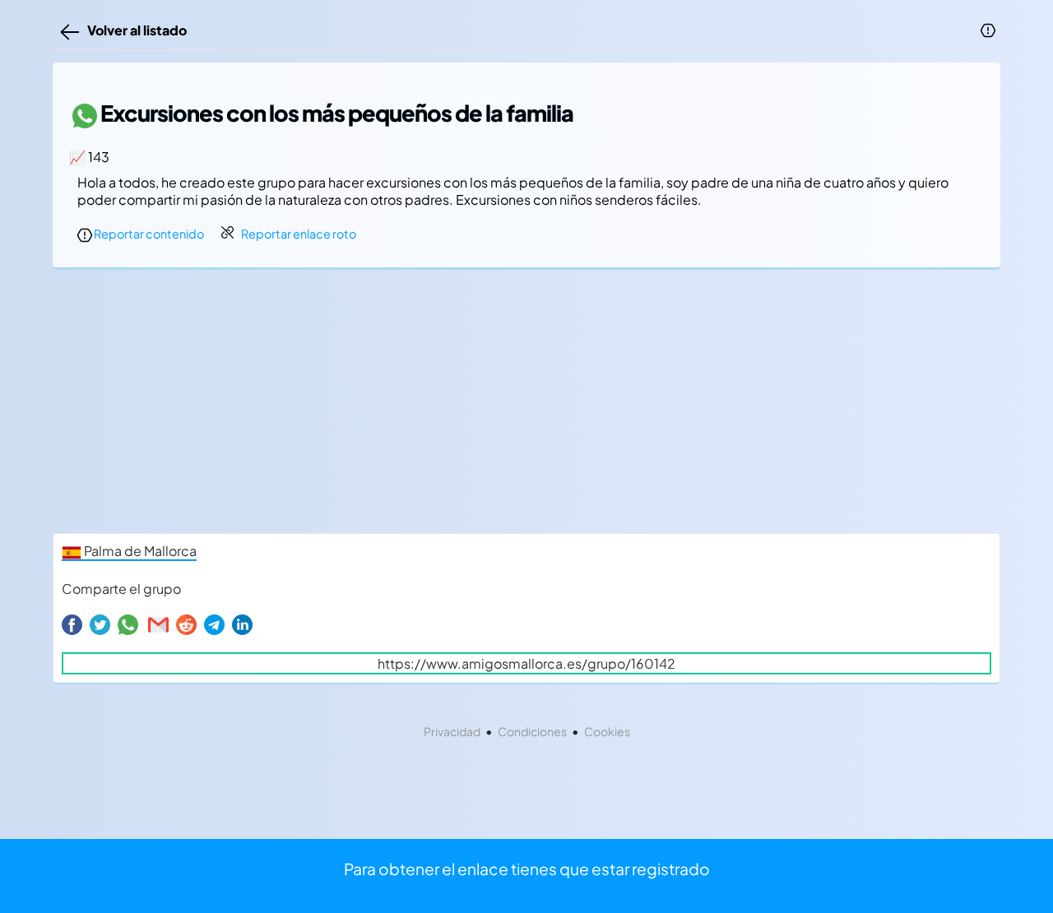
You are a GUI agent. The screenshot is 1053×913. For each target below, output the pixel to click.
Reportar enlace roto (298, 233)
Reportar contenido (148, 233)
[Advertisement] (526, 405)
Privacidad (452, 731)
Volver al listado (134, 30)
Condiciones (532, 731)
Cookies (607, 731)
